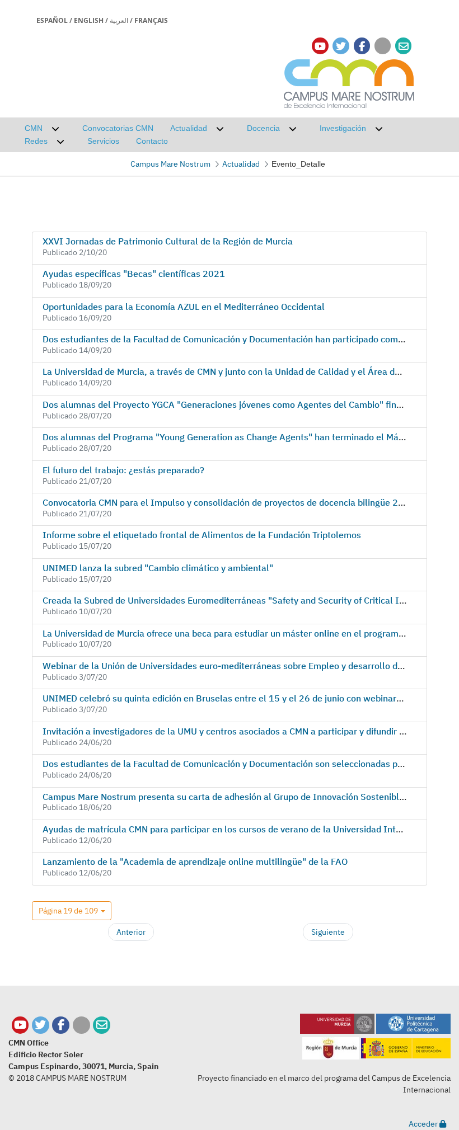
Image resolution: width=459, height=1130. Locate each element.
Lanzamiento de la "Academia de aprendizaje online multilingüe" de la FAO (195, 861)
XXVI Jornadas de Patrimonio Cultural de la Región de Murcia (168, 241)
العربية (119, 20)
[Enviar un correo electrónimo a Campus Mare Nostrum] (404, 46)
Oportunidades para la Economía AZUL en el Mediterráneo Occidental (184, 306)
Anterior (131, 932)
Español (52, 20)
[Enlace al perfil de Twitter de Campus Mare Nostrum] (341, 46)
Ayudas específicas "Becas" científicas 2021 (134, 273)
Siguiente (328, 932)
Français (151, 20)
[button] (71, 910)
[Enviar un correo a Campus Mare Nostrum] (101, 1025)
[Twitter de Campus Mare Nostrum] (40, 1025)
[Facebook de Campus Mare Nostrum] (60, 1025)
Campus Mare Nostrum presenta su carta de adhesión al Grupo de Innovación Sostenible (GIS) (235, 796)
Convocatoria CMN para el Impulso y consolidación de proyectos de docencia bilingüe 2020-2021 (242, 502)
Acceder (424, 1124)
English (89, 20)
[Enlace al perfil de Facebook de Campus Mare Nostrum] (362, 46)
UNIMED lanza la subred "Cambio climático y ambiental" (158, 567)
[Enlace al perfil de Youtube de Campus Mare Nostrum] (320, 46)
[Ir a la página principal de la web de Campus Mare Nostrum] (349, 82)
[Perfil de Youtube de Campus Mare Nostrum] (20, 1025)
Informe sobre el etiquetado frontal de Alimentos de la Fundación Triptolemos (202, 534)
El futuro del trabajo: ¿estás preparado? (123, 469)
